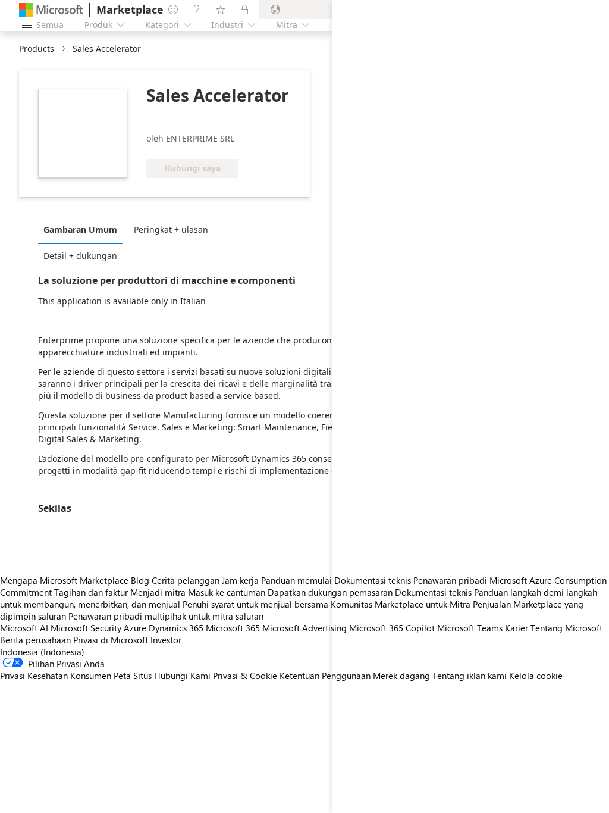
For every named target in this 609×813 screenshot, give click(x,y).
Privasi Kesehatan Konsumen (55, 675)
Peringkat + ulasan (171, 229)
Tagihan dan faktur (91, 592)
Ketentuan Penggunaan (325, 675)
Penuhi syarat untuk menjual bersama (255, 604)
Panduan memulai (296, 580)
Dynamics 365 (176, 628)
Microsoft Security (86, 628)
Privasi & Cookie (245, 675)
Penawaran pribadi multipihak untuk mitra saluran (165, 616)
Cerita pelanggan (185, 580)
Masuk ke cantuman (226, 592)
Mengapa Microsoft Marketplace (64, 580)
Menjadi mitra (158, 592)
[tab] (83, 229)
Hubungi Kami (182, 675)
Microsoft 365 (233, 628)
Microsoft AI (24, 628)
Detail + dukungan (80, 255)
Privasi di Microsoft (110, 640)
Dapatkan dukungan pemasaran (330, 592)
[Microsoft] (51, 10)
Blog (140, 580)
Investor (165, 640)
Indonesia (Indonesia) (42, 652)
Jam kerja (240, 580)
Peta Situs (133, 675)
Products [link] (36, 48)
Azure (135, 628)
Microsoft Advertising (304, 628)
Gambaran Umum (80, 229)
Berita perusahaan (35, 640)
